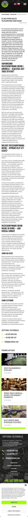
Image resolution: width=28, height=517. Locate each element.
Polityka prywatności (14, 465)
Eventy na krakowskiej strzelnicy (12, 369)
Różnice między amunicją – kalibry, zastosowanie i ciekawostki (13, 395)
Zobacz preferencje (14, 511)
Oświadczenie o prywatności (14, 514)
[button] (25, 485)
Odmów (14, 506)
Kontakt (14, 468)
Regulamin (14, 463)
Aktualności (13, 14)
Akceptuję (14, 502)
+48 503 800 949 (14, 480)
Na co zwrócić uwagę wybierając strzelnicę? (12, 421)
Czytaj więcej (7, 373)
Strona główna (5, 14)
